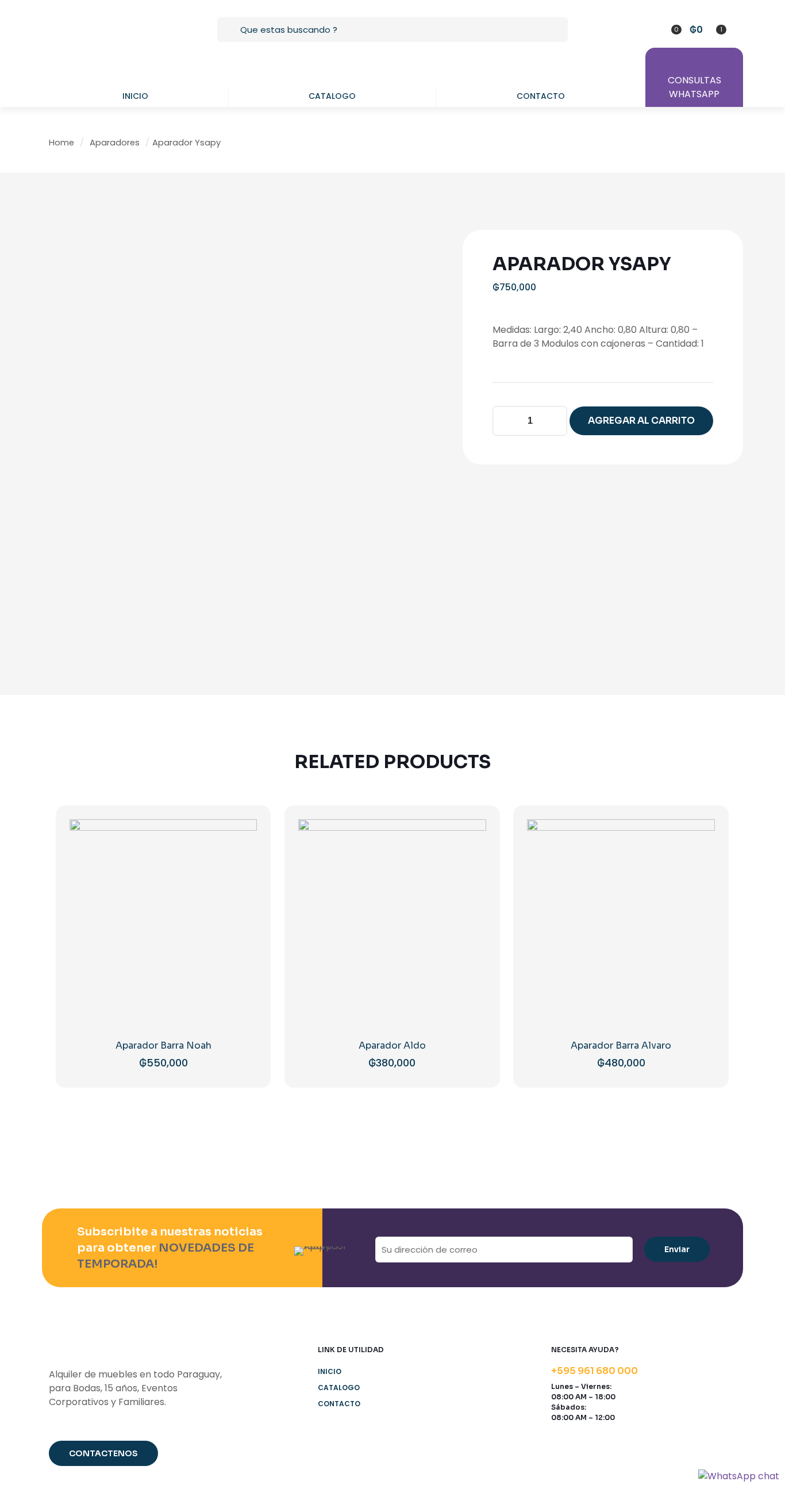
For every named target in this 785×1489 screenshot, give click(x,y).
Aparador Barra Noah (163, 1045)
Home (61, 142)
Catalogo (339, 1387)
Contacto (339, 1404)
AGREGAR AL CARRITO (641, 421)
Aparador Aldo (392, 1045)
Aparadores (115, 142)
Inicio (329, 1371)
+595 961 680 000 (594, 1371)
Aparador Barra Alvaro (621, 1045)
